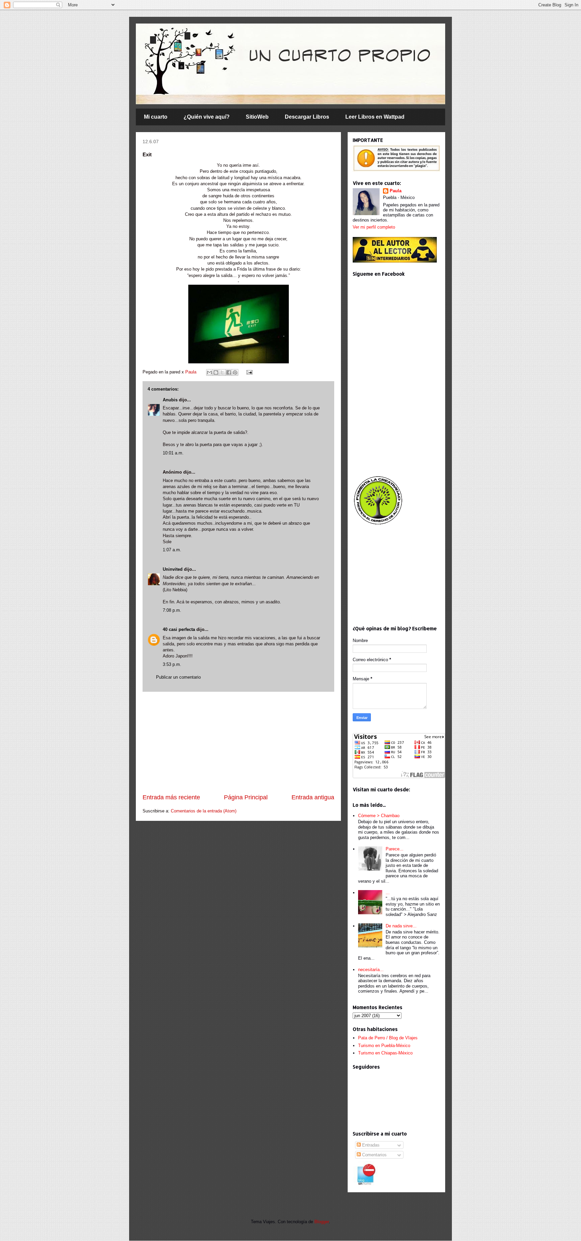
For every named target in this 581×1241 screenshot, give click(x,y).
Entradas (370, 1145)
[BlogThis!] (215, 372)
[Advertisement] (238, 742)
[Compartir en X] (222, 372)
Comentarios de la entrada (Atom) (203, 810)
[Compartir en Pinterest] (235, 372)
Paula (191, 371)
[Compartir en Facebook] (228, 372)
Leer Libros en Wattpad (374, 117)
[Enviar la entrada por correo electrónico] (248, 371)
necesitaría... (371, 969)
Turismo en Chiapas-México (385, 1052)
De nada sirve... (401, 925)
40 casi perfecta (179, 629)
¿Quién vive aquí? (207, 117)
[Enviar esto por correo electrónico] (209, 372)
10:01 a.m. (173, 452)
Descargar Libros (307, 117)
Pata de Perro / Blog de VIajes (388, 1037)
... (388, 892)
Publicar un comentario (178, 677)
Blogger (321, 1221)
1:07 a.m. (172, 549)
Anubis (170, 399)
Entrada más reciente (171, 797)
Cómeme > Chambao (378, 815)
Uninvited (173, 569)
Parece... (394, 848)
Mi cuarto (155, 117)
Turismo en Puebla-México (384, 1045)
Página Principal (246, 797)
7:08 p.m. (172, 610)
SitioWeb (257, 117)
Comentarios (374, 1154)
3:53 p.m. (172, 664)
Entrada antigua (313, 797)
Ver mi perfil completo (374, 227)
